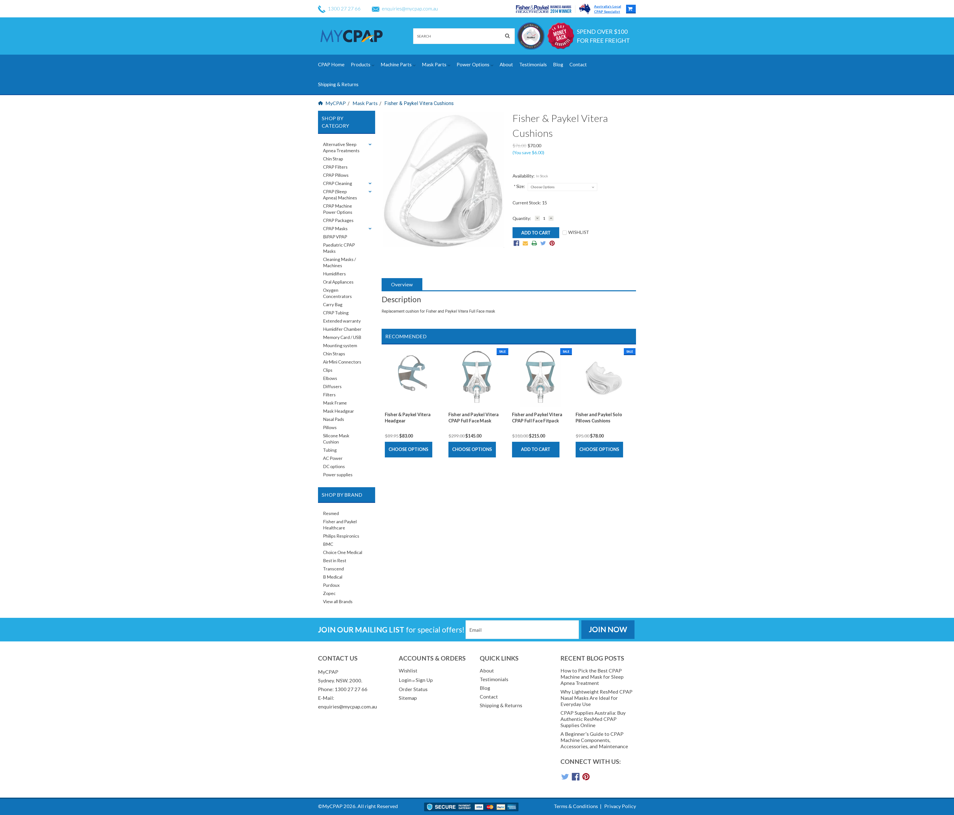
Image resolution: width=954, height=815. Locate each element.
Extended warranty (342, 321)
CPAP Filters (335, 167)
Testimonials (533, 64)
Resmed (331, 513)
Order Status (413, 689)
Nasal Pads (333, 419)
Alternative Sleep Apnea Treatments (341, 147)
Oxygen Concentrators (337, 293)
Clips (327, 370)
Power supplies (338, 474)
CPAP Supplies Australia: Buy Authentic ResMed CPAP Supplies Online (593, 719)
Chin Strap (333, 158)
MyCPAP (335, 103)
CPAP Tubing (336, 312)
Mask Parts (434, 64)
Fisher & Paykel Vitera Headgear (408, 417)
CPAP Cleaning (337, 183)
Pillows (330, 427)
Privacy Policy (620, 806)
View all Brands (338, 601)
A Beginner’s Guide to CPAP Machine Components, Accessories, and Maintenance (594, 740)
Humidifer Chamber (342, 329)
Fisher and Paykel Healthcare (340, 524)
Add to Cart (535, 449)
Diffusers (332, 386)
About (506, 64)
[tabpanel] (413, 402)
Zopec (329, 593)
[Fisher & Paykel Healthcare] (545, 9)
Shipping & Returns (338, 84)
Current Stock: (530, 202)
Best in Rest (334, 560)
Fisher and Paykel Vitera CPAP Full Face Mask (473, 417)
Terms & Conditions (576, 806)
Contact (578, 64)
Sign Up (424, 680)
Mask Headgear (338, 411)
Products (361, 64)
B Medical (332, 577)
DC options (334, 466)
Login (405, 680)
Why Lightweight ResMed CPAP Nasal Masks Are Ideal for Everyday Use (596, 698)
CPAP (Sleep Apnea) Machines (340, 194)
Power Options (473, 64)
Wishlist (408, 670)
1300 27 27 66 (344, 8)
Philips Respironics (341, 536)
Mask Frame (335, 403)
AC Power (333, 458)
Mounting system (340, 345)
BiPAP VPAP (335, 236)
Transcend (333, 568)
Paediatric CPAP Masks (339, 248)
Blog (558, 64)
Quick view (413, 402)
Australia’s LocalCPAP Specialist (607, 9)
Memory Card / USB (342, 337)
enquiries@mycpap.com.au (410, 8)
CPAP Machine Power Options (337, 209)
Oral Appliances (338, 282)
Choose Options (408, 449)
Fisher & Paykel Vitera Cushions (419, 103)
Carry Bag (332, 304)
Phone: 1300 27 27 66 (342, 689)
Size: (519, 186)
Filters (329, 394)
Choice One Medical (342, 552)
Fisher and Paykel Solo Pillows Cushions (599, 417)
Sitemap (408, 698)
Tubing (330, 450)
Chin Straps (334, 353)
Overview (402, 284)
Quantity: (522, 218)
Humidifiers (334, 273)
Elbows (330, 378)
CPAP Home (331, 64)
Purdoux (331, 585)
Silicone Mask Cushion (336, 439)
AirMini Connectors (342, 362)
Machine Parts (397, 64)
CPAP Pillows (336, 175)
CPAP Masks (335, 228)
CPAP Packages (338, 220)
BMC (328, 544)
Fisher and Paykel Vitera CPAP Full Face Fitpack (537, 417)
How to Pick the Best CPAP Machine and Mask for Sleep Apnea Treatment (592, 676)
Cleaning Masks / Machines (339, 262)
